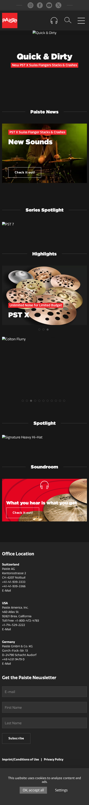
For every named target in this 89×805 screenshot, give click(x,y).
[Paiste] (9, 20)
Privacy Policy (53, 759)
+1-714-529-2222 (13, 625)
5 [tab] (40, 402)
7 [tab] (49, 402)
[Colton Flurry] (44, 339)
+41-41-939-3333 (13, 582)
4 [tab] (36, 402)
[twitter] (58, 5)
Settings (61, 790)
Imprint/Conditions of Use (20, 759)
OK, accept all (33, 790)
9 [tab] (57, 402)
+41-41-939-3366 (13, 586)
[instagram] (30, 5)
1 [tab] (40, 330)
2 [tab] (44, 330)
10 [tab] (61, 402)
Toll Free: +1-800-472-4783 (20, 620)
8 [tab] (53, 402)
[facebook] (39, 5)
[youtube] (49, 5)
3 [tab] (49, 330)
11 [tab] (65, 402)
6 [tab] (44, 402)
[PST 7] (44, 224)
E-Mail (6, 590)
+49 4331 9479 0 (13, 659)
